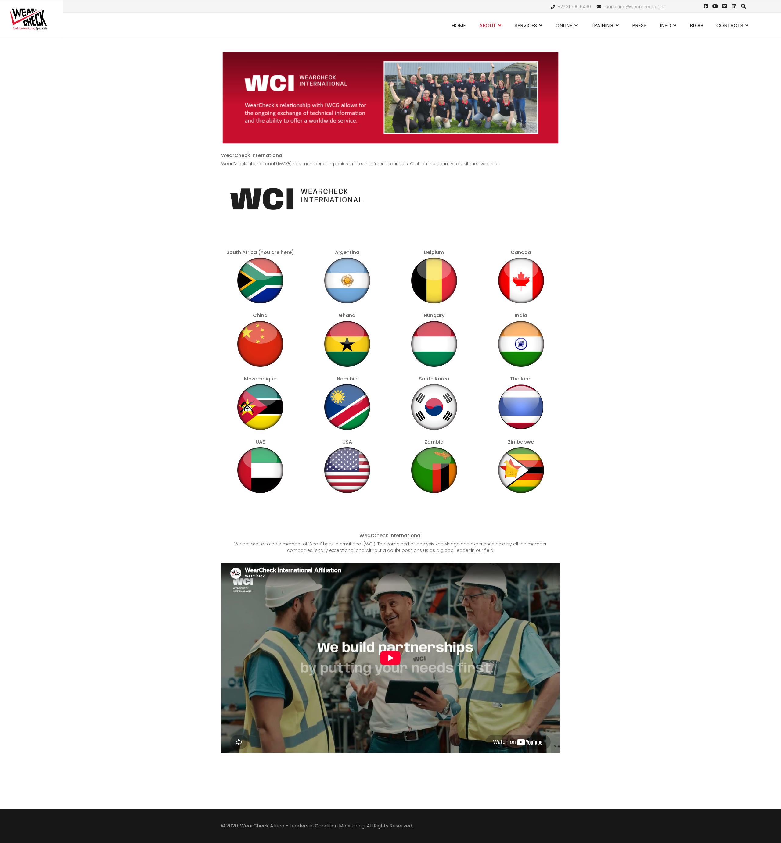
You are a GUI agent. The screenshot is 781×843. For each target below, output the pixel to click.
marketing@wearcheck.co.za (635, 7)
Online (564, 25)
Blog (696, 25)
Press (639, 25)
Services (526, 25)
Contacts (729, 25)
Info (665, 25)
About (487, 25)
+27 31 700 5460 (574, 7)
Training (602, 25)
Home (459, 25)
